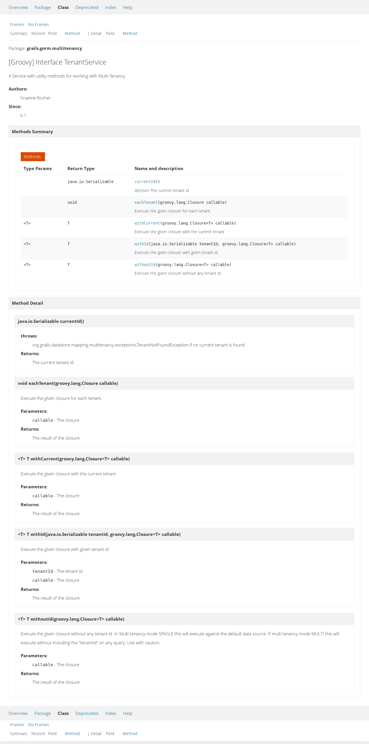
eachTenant (146, 202)
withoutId (145, 264)
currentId (145, 181)
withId (141, 244)
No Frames (38, 24)
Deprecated (87, 7)
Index (110, 7)
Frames (17, 24)
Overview (18, 7)
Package (43, 7)
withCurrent (147, 223)
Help (127, 7)
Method (72, 33)
